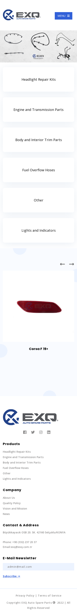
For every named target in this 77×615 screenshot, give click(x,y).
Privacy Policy (25, 595)
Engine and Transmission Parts (38, 109)
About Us (9, 497)
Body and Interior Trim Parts (38, 140)
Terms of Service (49, 595)
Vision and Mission (15, 508)
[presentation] (62, 264)
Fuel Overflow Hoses (38, 170)
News (6, 514)
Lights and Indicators (38, 230)
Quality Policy (12, 503)
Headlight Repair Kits (38, 79)
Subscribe (10, 576)
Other (38, 200)
